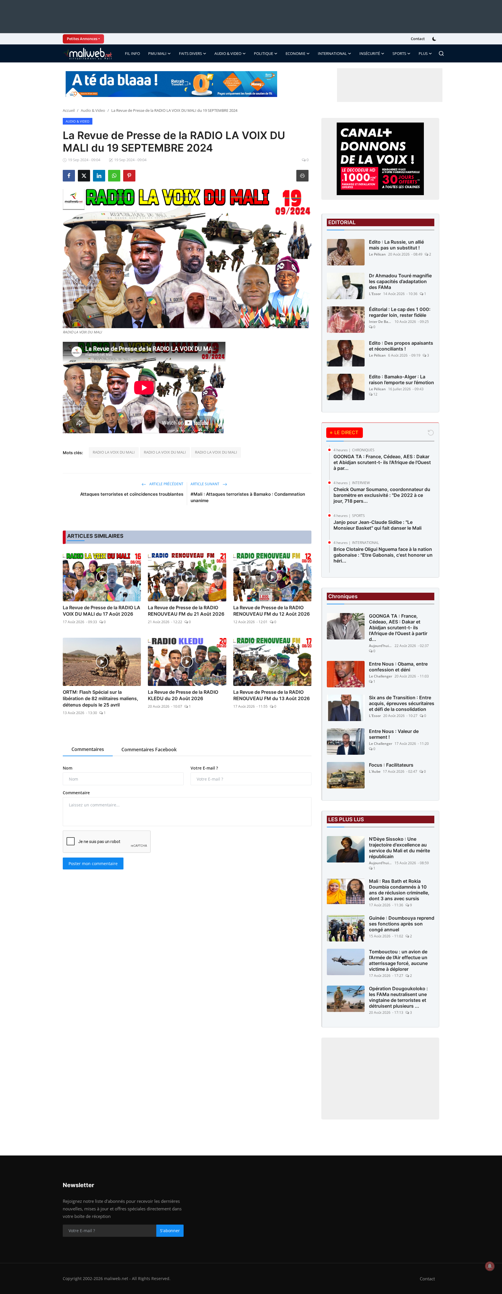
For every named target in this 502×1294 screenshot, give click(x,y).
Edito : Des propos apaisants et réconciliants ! (401, 346)
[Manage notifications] (489, 1266)
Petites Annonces (82, 38)
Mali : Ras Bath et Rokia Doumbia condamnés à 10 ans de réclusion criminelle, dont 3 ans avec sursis (399, 889)
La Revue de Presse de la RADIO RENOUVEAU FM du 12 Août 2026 (271, 611)
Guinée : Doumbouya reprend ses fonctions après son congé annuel (401, 923)
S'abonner (170, 1230)
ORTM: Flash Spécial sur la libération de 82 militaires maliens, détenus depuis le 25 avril (100, 698)
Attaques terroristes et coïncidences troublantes (131, 494)
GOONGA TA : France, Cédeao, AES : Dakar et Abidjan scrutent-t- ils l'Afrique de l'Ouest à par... (382, 462)
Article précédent (165, 483)
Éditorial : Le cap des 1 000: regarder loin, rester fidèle (400, 312)
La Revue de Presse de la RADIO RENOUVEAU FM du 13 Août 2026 (271, 695)
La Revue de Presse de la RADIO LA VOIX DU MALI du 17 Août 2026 (101, 611)
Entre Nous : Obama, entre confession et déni (398, 667)
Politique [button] (263, 53)
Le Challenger (380, 676)
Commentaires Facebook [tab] (149, 749)
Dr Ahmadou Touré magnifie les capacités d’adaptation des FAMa (400, 281)
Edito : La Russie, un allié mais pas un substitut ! (396, 245)
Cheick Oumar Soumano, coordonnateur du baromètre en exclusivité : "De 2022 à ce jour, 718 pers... (382, 495)
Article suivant (205, 483)
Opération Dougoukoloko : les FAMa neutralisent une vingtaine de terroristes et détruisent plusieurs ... (398, 997)
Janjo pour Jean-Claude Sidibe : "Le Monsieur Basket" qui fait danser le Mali (378, 525)
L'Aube (375, 771)
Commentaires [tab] (87, 749)
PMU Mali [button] (157, 53)
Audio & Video (93, 110)
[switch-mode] (435, 39)
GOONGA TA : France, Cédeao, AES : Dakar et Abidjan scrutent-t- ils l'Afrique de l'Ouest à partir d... (398, 627)
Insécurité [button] (369, 53)
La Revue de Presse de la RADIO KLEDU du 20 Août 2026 (183, 695)
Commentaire (76, 792)
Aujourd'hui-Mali (380, 645)
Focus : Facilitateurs (391, 765)
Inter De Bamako (380, 321)
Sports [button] (399, 53)
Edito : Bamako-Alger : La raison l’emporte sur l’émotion (401, 379)
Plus (423, 53)
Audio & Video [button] (227, 53)
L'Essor (375, 293)
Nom (67, 768)
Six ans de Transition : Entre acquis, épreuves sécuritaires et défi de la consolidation (401, 703)
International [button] (332, 53)
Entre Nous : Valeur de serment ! (394, 734)
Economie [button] (295, 53)
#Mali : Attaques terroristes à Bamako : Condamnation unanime (248, 497)
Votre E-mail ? (204, 768)
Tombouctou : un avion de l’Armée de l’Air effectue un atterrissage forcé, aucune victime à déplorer (398, 960)
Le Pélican (377, 254)
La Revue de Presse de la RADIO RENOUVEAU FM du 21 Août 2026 (186, 611)
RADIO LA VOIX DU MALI (114, 452)
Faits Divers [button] (190, 53)
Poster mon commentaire (93, 863)
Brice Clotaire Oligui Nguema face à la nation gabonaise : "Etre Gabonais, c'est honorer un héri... (383, 555)
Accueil (69, 110)
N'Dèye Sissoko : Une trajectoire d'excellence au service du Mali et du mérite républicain (399, 847)
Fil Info (132, 53)
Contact (418, 38)
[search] (441, 53)
